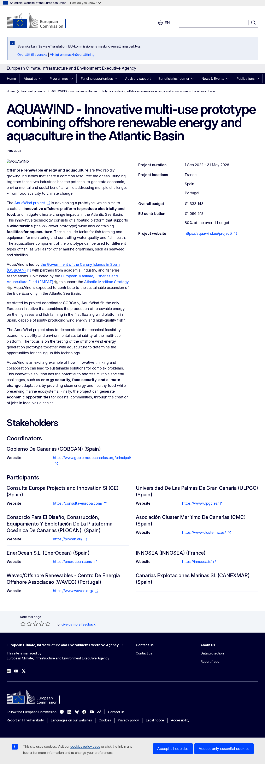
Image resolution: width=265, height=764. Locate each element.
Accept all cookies (173, 748)
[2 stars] (26, 623)
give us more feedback (78, 624)
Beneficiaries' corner (173, 78)
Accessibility (180, 720)
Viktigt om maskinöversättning (72, 54)
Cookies (105, 720)
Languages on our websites (71, 720)
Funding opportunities (97, 78)
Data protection (212, 653)
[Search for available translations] (56, 282)
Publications (245, 78)
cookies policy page (85, 746)
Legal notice (155, 720)
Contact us (144, 653)
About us (30, 78)
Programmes (59, 78)
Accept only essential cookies (224, 748)
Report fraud (209, 661)
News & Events (212, 78)
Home (11, 78)
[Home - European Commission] (40, 20)
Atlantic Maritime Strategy (106, 282)
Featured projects (33, 91)
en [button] (167, 22)
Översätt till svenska (32, 54)
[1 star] (23, 623)
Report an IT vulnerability (25, 720)
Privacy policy (128, 720)
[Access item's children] (41, 78)
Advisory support (138, 78)
